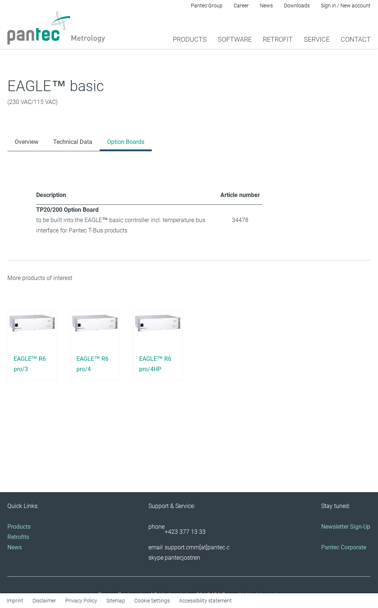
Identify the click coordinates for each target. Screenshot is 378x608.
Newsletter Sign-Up (345, 526)
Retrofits (18, 536)
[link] (189, 29)
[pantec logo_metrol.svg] (56, 28)
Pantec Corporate (343, 547)
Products (19, 526)
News (14, 547)
